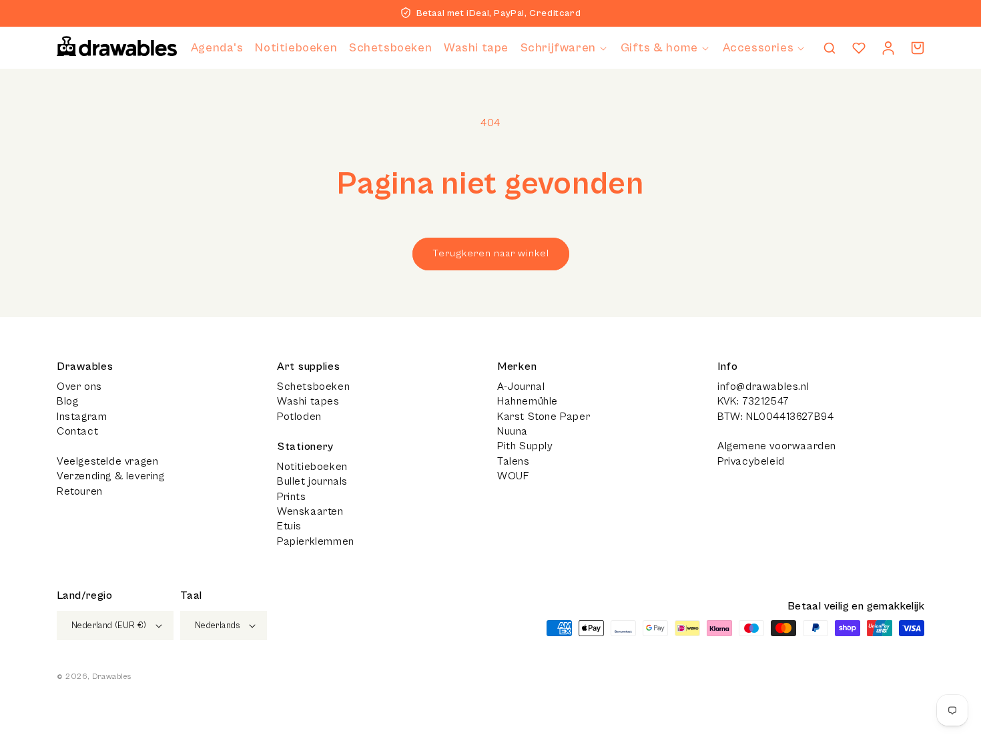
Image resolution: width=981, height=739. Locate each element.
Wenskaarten (310, 511)
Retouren (80, 491)
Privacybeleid (751, 461)
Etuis (289, 526)
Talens (513, 461)
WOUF (513, 476)
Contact (77, 431)
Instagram (82, 417)
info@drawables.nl (763, 387)
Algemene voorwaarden (776, 446)
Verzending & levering (111, 476)
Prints (291, 497)
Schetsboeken (313, 387)
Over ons (79, 387)
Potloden (299, 417)
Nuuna (512, 431)
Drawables (111, 676)
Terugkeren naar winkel (490, 253)
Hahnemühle (527, 401)
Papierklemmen (315, 541)
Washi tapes (308, 401)
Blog (67, 401)
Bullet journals (312, 481)
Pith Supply (525, 446)
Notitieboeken (312, 467)
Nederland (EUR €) (109, 626)
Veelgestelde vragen (107, 461)
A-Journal (521, 387)
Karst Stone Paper (543, 417)
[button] (564, 47)
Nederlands (217, 626)
